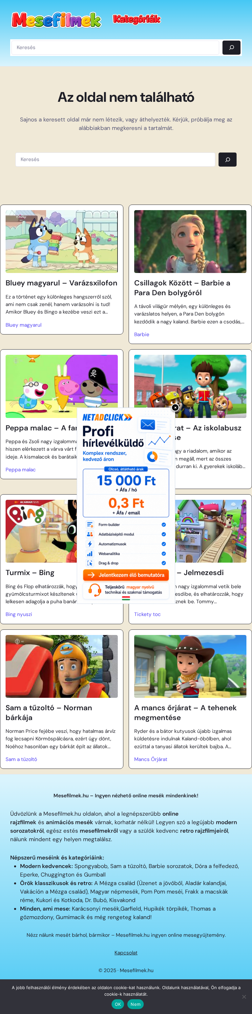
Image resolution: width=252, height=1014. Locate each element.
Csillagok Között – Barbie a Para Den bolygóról (182, 287)
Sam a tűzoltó (21, 759)
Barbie (141, 334)
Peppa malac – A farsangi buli (59, 428)
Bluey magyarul (23, 325)
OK (118, 1004)
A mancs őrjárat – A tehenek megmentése (185, 712)
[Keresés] (231, 48)
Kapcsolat (126, 953)
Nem (135, 1004)
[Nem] (244, 996)
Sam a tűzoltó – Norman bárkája (49, 712)
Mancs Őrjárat (150, 759)
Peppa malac (21, 469)
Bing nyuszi (19, 614)
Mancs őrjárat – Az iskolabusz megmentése (188, 432)
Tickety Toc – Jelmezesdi (179, 572)
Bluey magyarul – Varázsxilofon (61, 283)
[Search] (228, 160)
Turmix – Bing (30, 572)
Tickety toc (147, 614)
